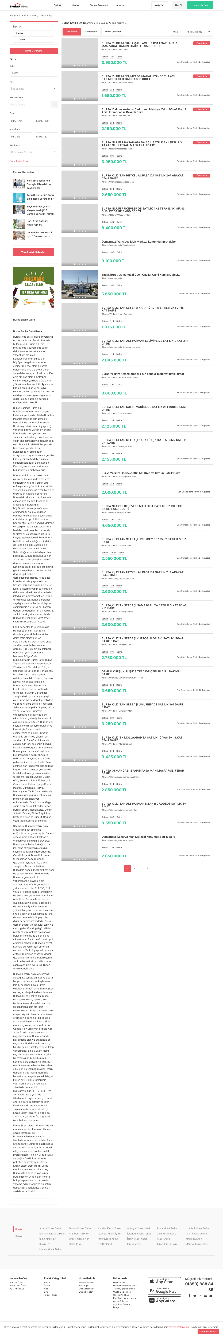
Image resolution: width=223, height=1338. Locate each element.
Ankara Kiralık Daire (80, 1228)
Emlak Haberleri (86, 1288)
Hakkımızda (119, 1282)
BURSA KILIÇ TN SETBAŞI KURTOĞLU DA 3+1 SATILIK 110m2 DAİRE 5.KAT (142, 639)
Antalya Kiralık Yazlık (139, 1228)
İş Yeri (47, 1285)
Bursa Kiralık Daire (166, 1228)
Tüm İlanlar (71, 31)
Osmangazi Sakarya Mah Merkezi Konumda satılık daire (138, 836)
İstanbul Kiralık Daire (197, 1228)
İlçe (11, 81)
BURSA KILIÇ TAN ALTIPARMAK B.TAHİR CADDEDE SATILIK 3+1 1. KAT (144, 805)
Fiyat (12, 113)
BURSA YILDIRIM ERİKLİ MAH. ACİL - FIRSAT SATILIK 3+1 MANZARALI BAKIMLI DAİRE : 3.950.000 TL (139, 44)
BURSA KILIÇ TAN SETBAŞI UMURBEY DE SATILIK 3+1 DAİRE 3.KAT (142, 706)
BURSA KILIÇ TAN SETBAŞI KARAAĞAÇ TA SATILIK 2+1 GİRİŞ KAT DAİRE (143, 309)
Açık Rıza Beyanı (121, 1304)
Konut (17, 26)
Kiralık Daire (163, 1238)
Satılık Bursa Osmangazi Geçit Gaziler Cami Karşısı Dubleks (141, 274)
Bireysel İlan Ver (86, 1282)
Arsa (46, 1288)
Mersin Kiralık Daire (50, 1249)
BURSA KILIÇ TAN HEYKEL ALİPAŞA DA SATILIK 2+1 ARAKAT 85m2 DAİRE (143, 177)
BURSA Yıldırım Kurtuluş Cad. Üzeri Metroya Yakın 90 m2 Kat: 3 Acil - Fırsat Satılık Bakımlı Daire (144, 110)
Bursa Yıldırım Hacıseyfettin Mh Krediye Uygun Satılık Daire (141, 473)
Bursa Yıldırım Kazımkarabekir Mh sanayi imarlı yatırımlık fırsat (143, 373)
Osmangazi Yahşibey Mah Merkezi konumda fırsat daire (139, 241)
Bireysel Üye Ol (17, 1282)
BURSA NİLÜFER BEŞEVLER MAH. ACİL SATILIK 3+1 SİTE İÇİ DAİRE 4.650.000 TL (142, 507)
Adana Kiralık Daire (50, 1228)
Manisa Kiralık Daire (197, 1243)
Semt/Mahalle (16, 97)
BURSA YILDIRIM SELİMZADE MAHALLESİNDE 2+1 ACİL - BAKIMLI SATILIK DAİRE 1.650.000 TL (140, 77)
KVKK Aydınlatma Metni (124, 1298)
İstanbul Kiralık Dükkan (52, 1233)
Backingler (84, 1285)
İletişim (116, 1307)
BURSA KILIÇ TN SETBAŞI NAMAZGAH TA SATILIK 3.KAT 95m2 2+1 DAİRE (144, 606)
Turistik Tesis (50, 1295)
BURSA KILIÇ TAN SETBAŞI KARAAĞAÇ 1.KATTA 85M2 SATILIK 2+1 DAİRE (144, 441)
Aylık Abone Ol (17, 1288)
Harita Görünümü (33, 50)
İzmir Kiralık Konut (108, 1238)
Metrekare (15, 129)
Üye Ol (178, 5)
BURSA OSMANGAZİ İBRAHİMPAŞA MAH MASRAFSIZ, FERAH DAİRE (143, 772)
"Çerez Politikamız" (180, 1326)
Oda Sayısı (15, 145)
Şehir (12, 66)
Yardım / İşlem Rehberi (124, 1288)
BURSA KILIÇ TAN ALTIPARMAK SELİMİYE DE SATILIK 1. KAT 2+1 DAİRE (145, 342)
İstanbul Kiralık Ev (79, 1233)
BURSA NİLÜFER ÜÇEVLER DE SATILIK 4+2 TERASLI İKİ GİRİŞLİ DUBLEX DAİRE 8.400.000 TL (143, 210)
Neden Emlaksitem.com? (125, 1285)
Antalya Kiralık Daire (109, 1228)
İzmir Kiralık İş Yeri (79, 1238)
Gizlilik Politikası (121, 1295)
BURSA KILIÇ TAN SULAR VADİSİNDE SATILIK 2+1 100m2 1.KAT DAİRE (144, 408)
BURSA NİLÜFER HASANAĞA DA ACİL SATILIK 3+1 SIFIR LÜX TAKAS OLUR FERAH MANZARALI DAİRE (142, 144)
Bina (46, 1291)
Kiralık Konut (105, 1243)
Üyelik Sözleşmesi (122, 1291)
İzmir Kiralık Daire (166, 1233)
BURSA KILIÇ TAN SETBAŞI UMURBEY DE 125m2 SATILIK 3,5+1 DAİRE (144, 540)
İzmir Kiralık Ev (47, 1238)
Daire (21, 39)
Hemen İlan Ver (200, 5)
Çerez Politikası (121, 1301)
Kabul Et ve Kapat (208, 1331)
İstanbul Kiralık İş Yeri (110, 1233)
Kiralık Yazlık (134, 1243)
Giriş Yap (159, 5)
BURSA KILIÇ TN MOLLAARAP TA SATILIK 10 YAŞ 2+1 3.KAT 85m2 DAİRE (142, 739)
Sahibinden (91, 31)
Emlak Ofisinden (113, 31)
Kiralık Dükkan (194, 1238)
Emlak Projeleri (86, 1291)
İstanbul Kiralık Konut (139, 1233)
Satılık (19, 33)
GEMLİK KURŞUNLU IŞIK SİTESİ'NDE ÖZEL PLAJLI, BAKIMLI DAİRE (141, 673)
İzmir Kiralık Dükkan (197, 1233)
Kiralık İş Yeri (76, 1243)
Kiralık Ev (44, 1243)
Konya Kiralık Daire (167, 1243)
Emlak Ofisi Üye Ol (19, 1285)
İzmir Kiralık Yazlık (137, 1238)
